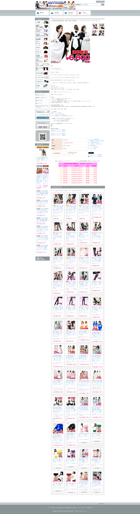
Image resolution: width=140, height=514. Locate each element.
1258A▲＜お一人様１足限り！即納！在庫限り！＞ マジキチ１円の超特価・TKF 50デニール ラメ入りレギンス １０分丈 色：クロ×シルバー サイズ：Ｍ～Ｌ (71, 209)
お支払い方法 (54, 507)
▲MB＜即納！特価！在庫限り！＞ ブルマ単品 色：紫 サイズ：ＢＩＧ (71, 460)
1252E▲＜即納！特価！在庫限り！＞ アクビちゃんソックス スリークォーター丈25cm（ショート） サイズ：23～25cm (84, 260)
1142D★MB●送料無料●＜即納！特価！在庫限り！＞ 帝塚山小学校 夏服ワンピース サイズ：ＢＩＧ (84, 409)
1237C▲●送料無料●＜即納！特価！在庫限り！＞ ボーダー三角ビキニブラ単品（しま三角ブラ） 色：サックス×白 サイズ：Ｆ (43, 229)
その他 (37, 87)
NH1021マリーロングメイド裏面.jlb (58, 133)
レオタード (38, 53)
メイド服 (37, 24)
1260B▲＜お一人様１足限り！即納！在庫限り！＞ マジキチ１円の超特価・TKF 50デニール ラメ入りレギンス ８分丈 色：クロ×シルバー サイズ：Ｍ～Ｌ (84, 209)
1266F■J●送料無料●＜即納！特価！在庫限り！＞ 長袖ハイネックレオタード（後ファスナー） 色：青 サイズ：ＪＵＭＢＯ (58, 438)
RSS (41, 257)
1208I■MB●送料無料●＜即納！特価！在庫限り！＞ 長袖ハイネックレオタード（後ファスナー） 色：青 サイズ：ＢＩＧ (97, 335)
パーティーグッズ (39, 79)
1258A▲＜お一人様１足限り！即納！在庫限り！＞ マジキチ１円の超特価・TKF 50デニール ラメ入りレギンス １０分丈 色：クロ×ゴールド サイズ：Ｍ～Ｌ (58, 209)
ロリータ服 (38, 45)
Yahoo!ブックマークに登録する (96, 154)
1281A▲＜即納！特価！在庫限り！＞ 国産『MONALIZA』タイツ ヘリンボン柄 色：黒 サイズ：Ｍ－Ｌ (84, 284)
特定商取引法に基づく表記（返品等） (97, 140)
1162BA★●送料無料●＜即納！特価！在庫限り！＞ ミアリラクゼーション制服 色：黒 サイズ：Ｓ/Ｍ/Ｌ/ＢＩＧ (58, 409)
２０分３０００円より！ (68, 123)
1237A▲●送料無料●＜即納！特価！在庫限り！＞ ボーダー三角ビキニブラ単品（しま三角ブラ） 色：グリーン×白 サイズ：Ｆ (42, 211)
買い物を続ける (93, 145)
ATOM (42, 259)
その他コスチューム (39, 58)
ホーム (42, 13)
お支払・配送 (56, 13)
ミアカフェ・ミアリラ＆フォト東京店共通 (61, 119)
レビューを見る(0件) (94, 146)
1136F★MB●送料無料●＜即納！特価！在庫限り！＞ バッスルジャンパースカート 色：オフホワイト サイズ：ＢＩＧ (97, 383)
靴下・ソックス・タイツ (40, 70)
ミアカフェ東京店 (57, 113)
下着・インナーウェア (40, 66)
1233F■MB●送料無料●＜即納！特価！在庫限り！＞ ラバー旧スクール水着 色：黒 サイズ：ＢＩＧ (97, 484)
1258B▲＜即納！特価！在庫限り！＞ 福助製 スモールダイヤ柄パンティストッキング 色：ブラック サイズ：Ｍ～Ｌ (71, 284)
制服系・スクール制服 (40, 28)
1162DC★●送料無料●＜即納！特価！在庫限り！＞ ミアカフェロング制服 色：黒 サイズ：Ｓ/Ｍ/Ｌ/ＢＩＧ (71, 409)
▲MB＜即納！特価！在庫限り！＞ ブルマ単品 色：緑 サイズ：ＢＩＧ (97, 435)
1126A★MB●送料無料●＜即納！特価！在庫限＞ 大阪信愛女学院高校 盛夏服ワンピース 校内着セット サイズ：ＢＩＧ (97, 409)
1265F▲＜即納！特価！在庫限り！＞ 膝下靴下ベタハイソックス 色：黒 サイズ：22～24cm (58, 260)
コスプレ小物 (38, 75)
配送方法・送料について (42, 97)
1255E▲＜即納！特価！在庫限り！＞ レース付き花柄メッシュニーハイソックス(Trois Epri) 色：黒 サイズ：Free (97, 235)
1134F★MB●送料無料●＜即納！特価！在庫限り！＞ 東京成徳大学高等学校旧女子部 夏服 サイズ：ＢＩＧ (42, 193)
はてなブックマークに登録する (96, 156)
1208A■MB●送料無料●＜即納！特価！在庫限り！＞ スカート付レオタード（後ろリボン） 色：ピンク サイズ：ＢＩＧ (58, 358)
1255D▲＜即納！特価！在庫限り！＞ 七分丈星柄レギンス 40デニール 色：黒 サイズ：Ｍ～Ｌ (71, 333)
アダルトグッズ (39, 83)
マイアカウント (100, 2)
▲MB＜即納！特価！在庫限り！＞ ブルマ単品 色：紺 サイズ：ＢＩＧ (58, 484)
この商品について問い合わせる (96, 143)
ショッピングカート (84, 13)
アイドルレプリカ (39, 37)
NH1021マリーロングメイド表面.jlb (58, 129)
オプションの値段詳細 (94, 139)
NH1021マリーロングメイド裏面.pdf (58, 135)
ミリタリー (38, 49)
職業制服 (37, 41)
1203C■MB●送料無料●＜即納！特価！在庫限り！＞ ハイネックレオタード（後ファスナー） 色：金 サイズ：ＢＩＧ (84, 484)
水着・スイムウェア (39, 62)
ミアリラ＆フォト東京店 (59, 114)
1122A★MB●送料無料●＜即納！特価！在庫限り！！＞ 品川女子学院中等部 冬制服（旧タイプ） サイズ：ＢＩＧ (40, 180)
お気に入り (92, 150)
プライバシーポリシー (81, 507)
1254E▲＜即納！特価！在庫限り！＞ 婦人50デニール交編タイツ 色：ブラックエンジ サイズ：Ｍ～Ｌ (97, 309)
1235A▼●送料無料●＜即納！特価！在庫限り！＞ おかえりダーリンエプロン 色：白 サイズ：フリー (58, 383)
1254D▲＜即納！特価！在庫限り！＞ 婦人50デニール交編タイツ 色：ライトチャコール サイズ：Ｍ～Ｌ (58, 333)
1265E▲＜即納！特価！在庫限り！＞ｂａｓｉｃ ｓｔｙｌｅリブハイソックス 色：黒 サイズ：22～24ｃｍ (71, 260)
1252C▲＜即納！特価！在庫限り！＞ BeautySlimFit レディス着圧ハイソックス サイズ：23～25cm (84, 235)
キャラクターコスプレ (40, 32)
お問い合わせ (70, 13)
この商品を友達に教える (94, 142)
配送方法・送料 (61, 507)
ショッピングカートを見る (42, 118)
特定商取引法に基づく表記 (70, 507)
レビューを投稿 (93, 148)
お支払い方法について (41, 94)
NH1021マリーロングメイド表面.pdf (58, 131)
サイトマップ (39, 103)
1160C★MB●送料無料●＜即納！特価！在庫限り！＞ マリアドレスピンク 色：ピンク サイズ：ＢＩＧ (71, 383)
